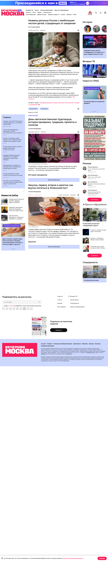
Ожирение (44, 108)
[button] (4, 230)
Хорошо (102, 558)
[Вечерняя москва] (19, 350)
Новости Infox (9, 195)
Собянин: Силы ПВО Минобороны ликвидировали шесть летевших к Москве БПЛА (13, 122)
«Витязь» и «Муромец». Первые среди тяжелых (97, 239)
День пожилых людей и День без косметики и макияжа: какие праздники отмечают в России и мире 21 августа (13, 241)
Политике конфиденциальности (73, 558)
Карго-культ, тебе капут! (94, 177)
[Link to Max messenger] (3, 308)
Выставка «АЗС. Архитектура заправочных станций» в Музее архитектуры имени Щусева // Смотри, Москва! (87, 28)
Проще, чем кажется (92, 88)
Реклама (49, 343)
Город (4, 135)
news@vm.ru (69, 354)
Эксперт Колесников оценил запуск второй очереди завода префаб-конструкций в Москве (12, 139)
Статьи (59, 300)
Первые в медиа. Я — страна (56, 14)
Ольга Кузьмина (92, 190)
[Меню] (105, 12)
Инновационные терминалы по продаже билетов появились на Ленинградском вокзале (12, 166)
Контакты (98, 343)
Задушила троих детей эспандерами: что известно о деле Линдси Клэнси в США (94, 52)
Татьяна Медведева (34, 128)
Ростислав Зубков (34, 27)
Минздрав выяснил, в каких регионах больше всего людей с (53, 104)
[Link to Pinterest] (31, 308)
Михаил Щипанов (93, 167)
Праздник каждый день (11, 226)
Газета (37, 10)
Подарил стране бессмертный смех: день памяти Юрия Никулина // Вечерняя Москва (96, 28)
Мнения (87, 163)
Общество (6, 177)
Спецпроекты (47, 12)
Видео (39, 12)
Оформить (58, 330)
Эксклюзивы (89, 37)
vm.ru (91, 351)
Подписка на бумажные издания (62, 343)
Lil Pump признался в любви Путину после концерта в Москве (12, 174)
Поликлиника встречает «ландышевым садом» (91, 224)
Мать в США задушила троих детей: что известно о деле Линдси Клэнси (94, 41)
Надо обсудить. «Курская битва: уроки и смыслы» (94, 71)
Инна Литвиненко (93, 175)
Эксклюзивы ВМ (30, 14)
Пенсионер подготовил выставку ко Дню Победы (97, 247)
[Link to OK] (10, 308)
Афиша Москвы (41, 14)
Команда (91, 343)
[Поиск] (96, 12)
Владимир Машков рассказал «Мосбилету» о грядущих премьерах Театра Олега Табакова (11, 157)
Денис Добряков (92, 182)
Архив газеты (74, 300)
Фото (34, 12)
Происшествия (7, 126)
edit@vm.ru (44, 354)
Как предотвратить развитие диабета (94, 92)
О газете (43, 343)
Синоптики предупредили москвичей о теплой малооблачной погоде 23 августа (12, 131)
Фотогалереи (61, 306)
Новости (28, 12)
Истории (87, 22)
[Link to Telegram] (21, 308)
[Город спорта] (90, 12)
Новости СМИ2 (33, 115)
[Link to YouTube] (17, 308)
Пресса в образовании (61, 10)
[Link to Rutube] (28, 308)
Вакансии (85, 343)
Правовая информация (47, 345)
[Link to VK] (7, 308)
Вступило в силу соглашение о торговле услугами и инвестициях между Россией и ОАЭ (13, 182)
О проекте (94, 255)
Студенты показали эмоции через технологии (98, 230)
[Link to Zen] (14, 308)
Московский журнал (46, 10)
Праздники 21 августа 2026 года (13, 229)
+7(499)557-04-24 (89, 352)
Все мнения (94, 199)
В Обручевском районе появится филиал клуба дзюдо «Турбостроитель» (12, 148)
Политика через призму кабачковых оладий (94, 192)
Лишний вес (33, 108)
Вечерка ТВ (29, 10)
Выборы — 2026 (71, 14)
